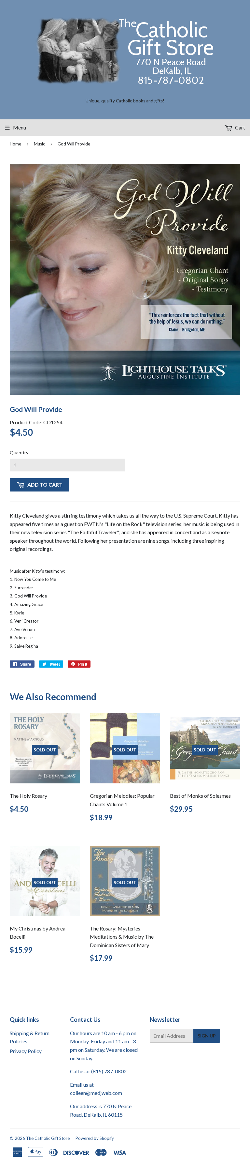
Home (15, 143)
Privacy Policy (26, 1051)
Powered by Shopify (95, 1138)
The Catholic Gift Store (48, 1138)
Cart (239, 127)
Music (39, 143)
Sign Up (207, 1035)
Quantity (19, 452)
